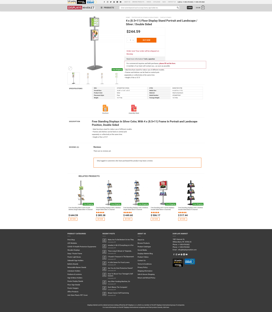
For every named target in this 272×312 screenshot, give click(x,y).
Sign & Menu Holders (74, 278)
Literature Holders (73, 271)
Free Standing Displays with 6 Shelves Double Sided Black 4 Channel (190, 208)
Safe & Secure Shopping (146, 274)
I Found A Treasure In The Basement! (121, 257)
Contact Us (142, 260)
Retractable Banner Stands (76, 267)
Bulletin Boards (72, 264)
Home (128, 17)
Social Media (142, 250)
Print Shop (71, 240)
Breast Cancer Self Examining (118, 293)
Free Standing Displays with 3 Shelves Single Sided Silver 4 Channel (108, 208)
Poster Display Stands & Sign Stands (145, 17)
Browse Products (144, 243)
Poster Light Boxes (74, 257)
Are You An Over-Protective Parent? (120, 268)
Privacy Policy (142, 267)
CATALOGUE (156, 2)
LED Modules (72, 243)
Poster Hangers (73, 288)
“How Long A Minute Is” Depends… (120, 251)
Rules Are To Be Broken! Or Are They (121, 240)
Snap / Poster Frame (74, 254)
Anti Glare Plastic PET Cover (77, 295)
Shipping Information (145, 271)
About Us (141, 240)
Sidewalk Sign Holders (75, 260)
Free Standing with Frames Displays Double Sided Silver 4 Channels (162, 208)
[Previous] (71, 43)
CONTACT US (172, 2)
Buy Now (146, 40)
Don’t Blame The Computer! (117, 287)
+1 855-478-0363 (199, 2)
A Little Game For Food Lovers (119, 262)
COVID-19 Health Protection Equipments (81, 247)
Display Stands (165, 17)
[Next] (119, 43)
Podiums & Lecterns (74, 274)
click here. (166, 307)
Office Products (72, 292)
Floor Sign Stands (73, 285)
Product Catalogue (144, 247)
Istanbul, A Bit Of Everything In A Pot (120, 245)
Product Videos (143, 257)
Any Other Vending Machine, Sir (119, 281)
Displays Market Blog (145, 254)
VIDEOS (149, 2)
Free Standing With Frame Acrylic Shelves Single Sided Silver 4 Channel (80, 208)
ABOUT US (127, 2)
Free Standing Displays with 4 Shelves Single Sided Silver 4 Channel (135, 208)
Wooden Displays (73, 250)
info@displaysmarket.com (187, 250)
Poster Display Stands (75, 281)
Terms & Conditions (145, 264)
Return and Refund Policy (146, 278)
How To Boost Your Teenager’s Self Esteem (120, 275)
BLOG (164, 2)
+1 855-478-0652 (188, 2)
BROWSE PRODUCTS (138, 2)
